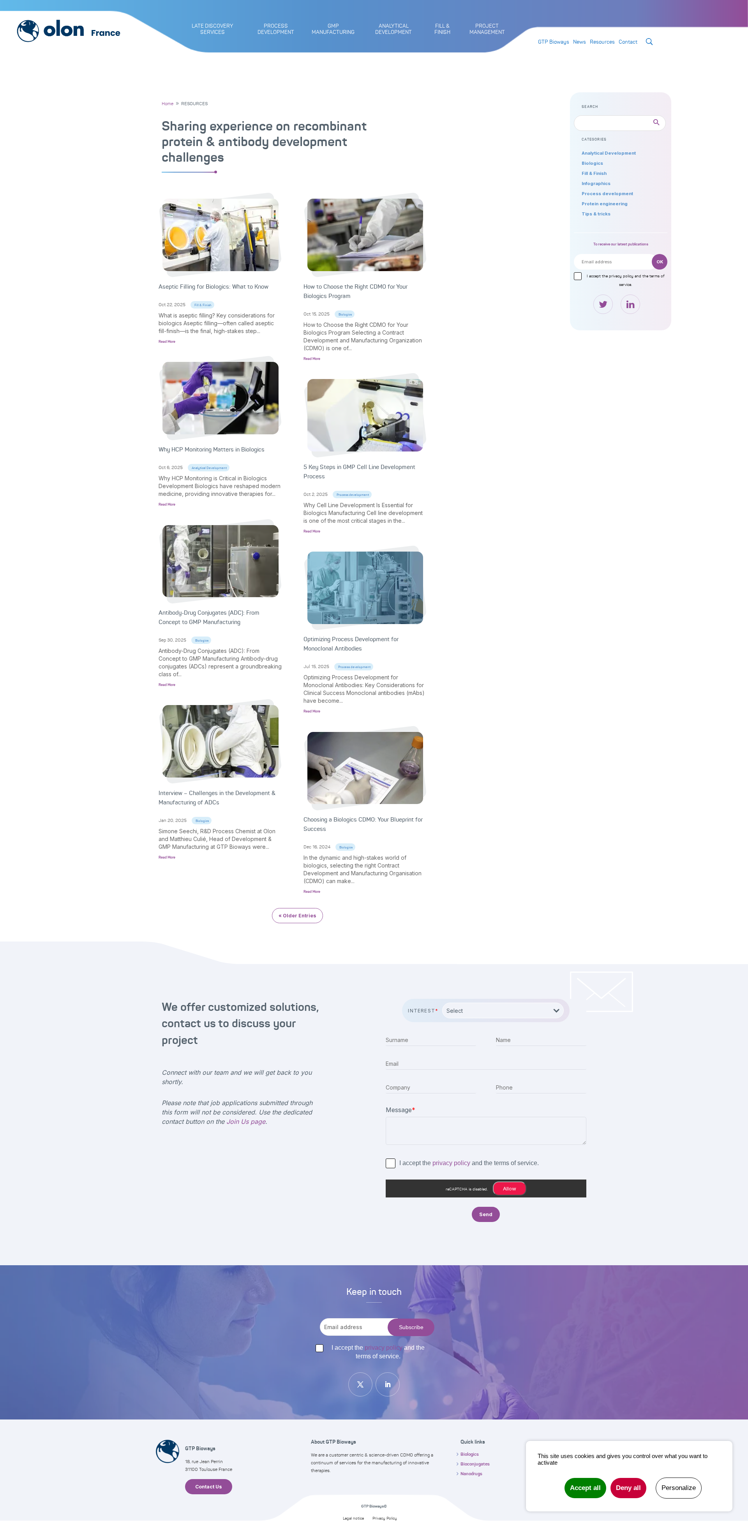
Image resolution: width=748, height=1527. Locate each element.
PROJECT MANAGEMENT (487, 29)
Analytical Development (209, 468)
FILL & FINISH (442, 29)
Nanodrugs (471, 1473)
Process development (353, 495)
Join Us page (245, 1121)
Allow (509, 1188)
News (579, 42)
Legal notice (353, 1518)
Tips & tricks (596, 214)
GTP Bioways (553, 42)
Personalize (679, 1488)
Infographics (596, 183)
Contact (628, 42)
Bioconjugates (475, 1464)
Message (400, 1110)
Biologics (201, 640)
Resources (602, 42)
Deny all (628, 1488)
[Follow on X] (360, 1384)
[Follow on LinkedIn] (388, 1384)
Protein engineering (605, 203)
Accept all (585, 1488)
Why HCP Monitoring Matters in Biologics (212, 449)
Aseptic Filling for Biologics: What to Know (213, 286)
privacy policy (621, 275)
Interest (423, 1011)
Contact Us (208, 1487)
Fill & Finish (203, 305)
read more (167, 342)
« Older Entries (297, 916)
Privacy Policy (384, 1518)
